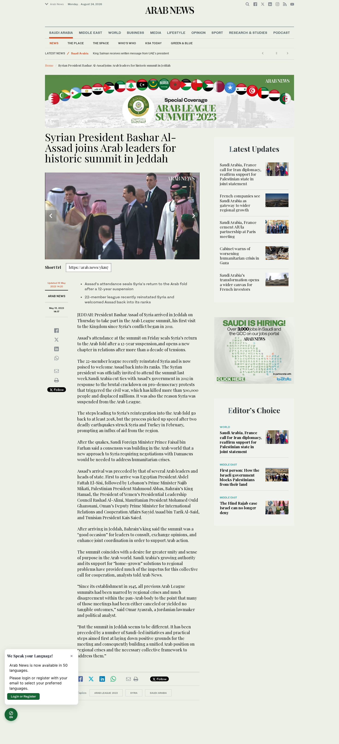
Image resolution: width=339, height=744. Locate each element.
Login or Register (23, 696)
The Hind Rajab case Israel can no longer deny (238, 508)
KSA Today (153, 43)
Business (135, 33)
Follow (58, 390)
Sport (217, 33)
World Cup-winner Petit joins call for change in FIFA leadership (132, 53)
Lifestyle (176, 33)
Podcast (281, 33)
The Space (101, 43)
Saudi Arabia (61, 33)
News (54, 43)
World (114, 33)
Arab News (57, 4)
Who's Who (127, 43)
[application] (122, 216)
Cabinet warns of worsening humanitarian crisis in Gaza (239, 255)
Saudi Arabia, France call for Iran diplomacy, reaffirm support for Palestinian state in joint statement (240, 174)
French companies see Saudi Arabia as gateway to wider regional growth (240, 202)
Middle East (90, 33)
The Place (76, 43)
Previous (50, 216)
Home (49, 65)
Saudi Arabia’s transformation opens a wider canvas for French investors (239, 282)
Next (193, 216)
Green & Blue (182, 43)
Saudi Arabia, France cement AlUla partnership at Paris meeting (238, 229)
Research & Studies (248, 33)
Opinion (198, 33)
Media (155, 33)
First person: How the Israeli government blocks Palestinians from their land (239, 477)
